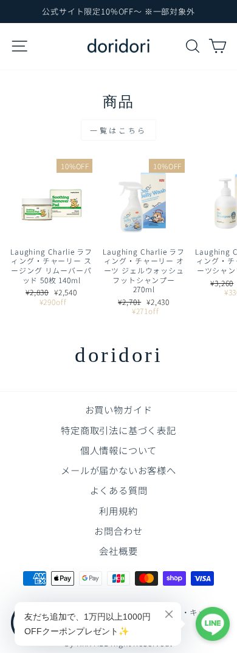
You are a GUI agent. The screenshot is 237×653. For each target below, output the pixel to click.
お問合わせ (118, 530)
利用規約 (118, 510)
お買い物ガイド (119, 409)
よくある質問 (119, 490)
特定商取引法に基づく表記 (118, 430)
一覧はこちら (118, 130)
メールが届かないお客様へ (118, 470)
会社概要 (118, 550)
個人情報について (118, 450)
